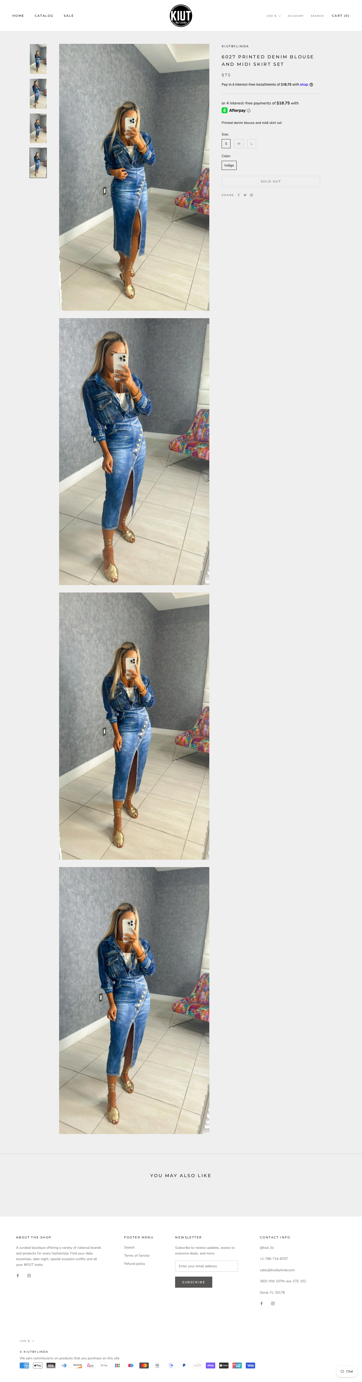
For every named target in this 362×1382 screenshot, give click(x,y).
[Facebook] (238, 195)
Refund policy (134, 1263)
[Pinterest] (251, 195)
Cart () (341, 15)
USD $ (271, 15)
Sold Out (271, 181)
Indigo (229, 165)
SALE (69, 15)
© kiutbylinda (34, 1351)
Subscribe (193, 1282)
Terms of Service (136, 1255)
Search (317, 15)
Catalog (44, 15)
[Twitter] (245, 195)
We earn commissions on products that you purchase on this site (69, 1358)
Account (296, 15)
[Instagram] (29, 1275)
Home (18, 15)
